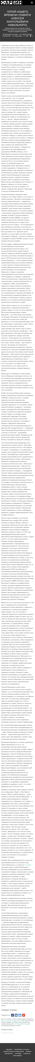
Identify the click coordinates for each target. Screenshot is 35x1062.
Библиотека (9, 1053)
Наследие (18, 1053)
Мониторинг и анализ (11, 34)
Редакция (9, 1049)
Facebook (17, 1024)
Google (25, 1024)
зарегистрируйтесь (7, 1021)
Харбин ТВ (26, 1053)
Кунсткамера (17, 1055)
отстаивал (28, 865)
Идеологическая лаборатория (14, 1051)
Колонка (28, 1051)
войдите (18, 1021)
